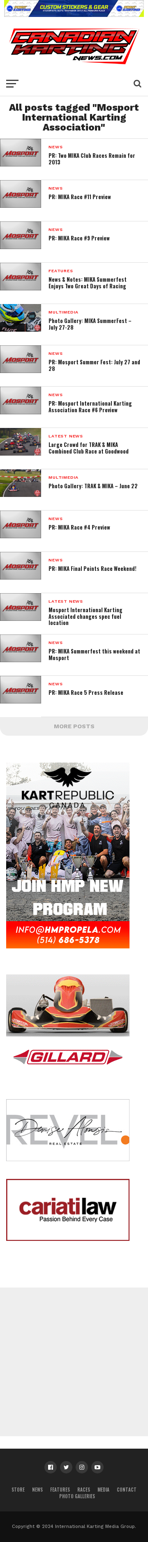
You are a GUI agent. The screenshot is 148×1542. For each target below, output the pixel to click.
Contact (126, 1489)
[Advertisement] (74, 1362)
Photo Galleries (77, 1496)
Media (103, 1489)
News (37, 1489)
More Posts (74, 726)
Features (60, 1489)
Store (18, 1489)
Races (83, 1489)
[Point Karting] (74, 14)
